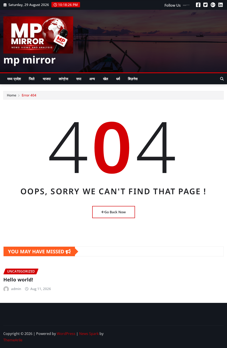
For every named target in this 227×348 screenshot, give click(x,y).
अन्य (92, 78)
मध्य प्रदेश (14, 78)
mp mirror (29, 59)
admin (16, 288)
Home (11, 95)
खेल (105, 78)
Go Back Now (115, 212)
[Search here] (222, 78)
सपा (78, 78)
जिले (32, 78)
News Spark (89, 333)
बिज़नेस (133, 78)
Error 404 (29, 95)
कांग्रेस (63, 78)
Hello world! (18, 279)
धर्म (118, 78)
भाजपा (47, 78)
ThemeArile (12, 340)
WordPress (66, 333)
